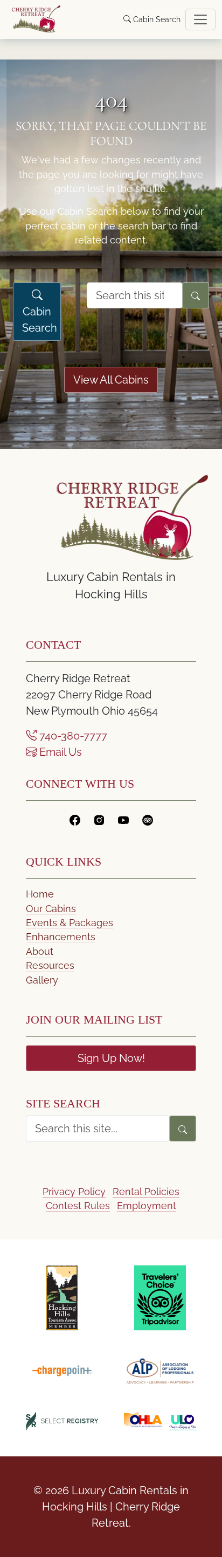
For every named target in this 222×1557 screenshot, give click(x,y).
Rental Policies (146, 1191)
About (39, 951)
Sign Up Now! (111, 1058)
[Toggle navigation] (200, 19)
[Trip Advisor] (147, 819)
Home (40, 894)
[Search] (195, 295)
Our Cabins (51, 908)
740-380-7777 (72, 735)
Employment (146, 1205)
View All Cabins (111, 379)
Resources (50, 965)
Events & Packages (69, 922)
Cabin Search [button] (156, 19)
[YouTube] (123, 819)
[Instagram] (99, 819)
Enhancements (60, 936)
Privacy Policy (74, 1191)
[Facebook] (74, 819)
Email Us (59, 751)
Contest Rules (78, 1205)
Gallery (42, 980)
